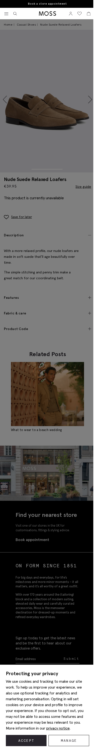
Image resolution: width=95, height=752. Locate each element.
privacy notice (58, 728)
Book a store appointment (47, 3)
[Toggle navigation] (6, 14)
